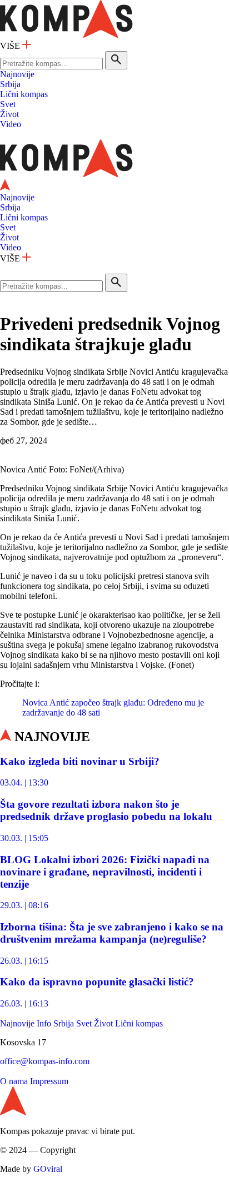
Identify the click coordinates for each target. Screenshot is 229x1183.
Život (9, 114)
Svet (8, 104)
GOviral (47, 1169)
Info (44, 1023)
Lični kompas (24, 94)
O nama (14, 1081)
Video (10, 124)
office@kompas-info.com (44, 1061)
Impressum (49, 1081)
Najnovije (17, 74)
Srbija (10, 84)
